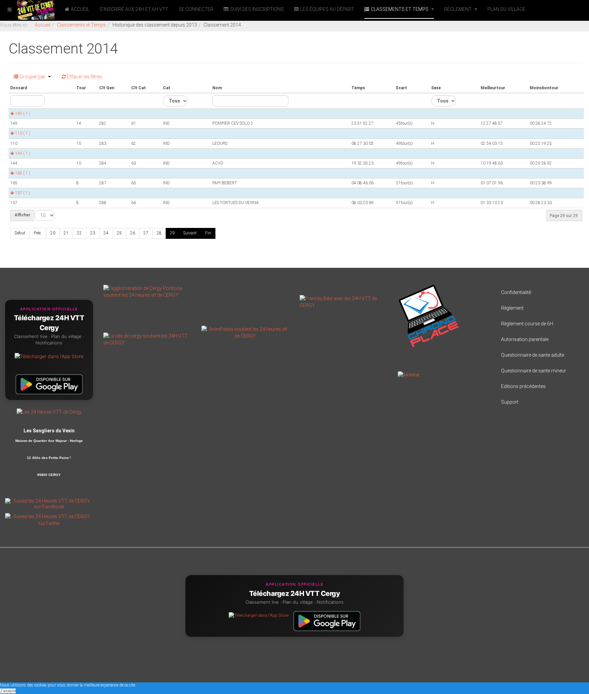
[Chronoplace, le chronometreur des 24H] (429, 315)
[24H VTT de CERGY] (27, 9)
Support (509, 402)
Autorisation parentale (524, 339)
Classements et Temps (400, 9)
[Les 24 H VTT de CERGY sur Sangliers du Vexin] (49, 411)
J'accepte (8, 691)
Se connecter (196, 9)
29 (172, 233)
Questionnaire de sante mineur (533, 370)
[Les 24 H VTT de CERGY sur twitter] (49, 519)
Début (20, 233)
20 (52, 233)
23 (92, 233)
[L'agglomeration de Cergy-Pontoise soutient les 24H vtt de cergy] (147, 291)
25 (119, 233)
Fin (208, 233)
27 (146, 233)
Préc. (38, 233)
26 (132, 233)
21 (66, 233)
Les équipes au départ (327, 9)
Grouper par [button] (32, 76)
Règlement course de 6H (527, 323)
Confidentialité (516, 292)
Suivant (190, 233)
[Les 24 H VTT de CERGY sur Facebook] (49, 503)
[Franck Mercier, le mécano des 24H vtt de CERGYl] (344, 301)
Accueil (80, 9)
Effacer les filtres (84, 76)
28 (159, 233)
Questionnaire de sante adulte (532, 355)
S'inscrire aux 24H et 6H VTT (134, 9)
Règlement (458, 9)
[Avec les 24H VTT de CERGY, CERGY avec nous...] (147, 338)
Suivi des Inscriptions (257, 9)
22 (79, 233)
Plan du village (506, 9)
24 (106, 233)
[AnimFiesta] (245, 332)
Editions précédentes (523, 386)
